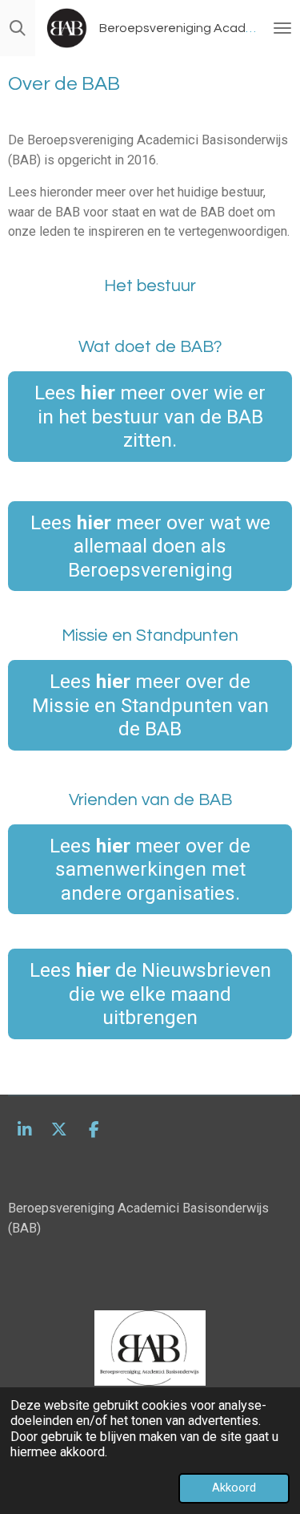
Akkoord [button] (234, 1487)
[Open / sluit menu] (282, 28)
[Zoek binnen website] (17, 28)
